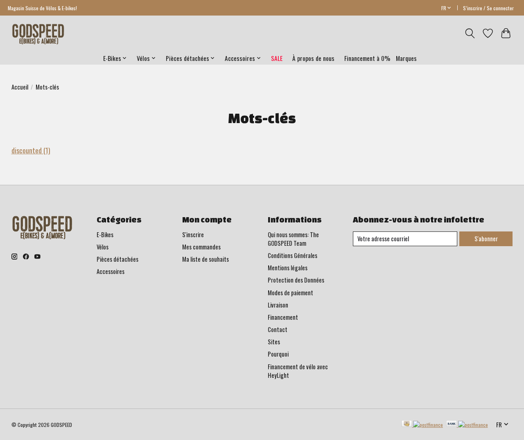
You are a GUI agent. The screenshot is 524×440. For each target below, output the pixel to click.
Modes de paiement (290, 292)
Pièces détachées (117, 259)
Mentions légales (287, 267)
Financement (283, 317)
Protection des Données (296, 280)
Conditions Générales (292, 255)
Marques (406, 58)
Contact (277, 329)
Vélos (102, 246)
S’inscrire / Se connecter (488, 8)
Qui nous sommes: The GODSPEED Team (293, 238)
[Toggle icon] (470, 33)
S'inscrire (193, 234)
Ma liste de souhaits (205, 259)
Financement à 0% (367, 58)
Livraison (278, 305)
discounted (30, 150)
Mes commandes (201, 246)
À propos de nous (313, 58)
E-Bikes (105, 234)
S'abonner (486, 238)
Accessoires (110, 271)
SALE (276, 58)
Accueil (19, 87)
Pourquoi (278, 354)
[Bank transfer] (467, 424)
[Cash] (422, 424)
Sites (274, 341)
